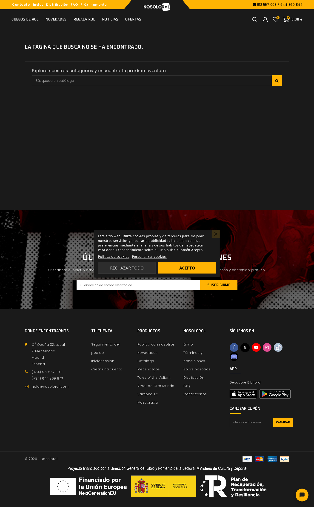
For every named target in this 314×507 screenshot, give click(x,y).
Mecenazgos (148, 369)
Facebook (234, 347)
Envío (188, 344)
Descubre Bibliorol (245, 382)
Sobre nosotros (197, 369)
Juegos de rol (25, 19)
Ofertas (133, 19)
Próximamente (93, 4)
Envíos (38, 4)
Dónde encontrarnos (47, 331)
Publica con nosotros (156, 344)
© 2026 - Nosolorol (41, 459)
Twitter (245, 347)
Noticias (110, 19)
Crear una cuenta (106, 369)
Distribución (57, 4)
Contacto (21, 4)
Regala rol (84, 19)
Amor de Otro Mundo (155, 386)
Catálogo (145, 361)
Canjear (283, 422)
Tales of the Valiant (154, 377)
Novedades (56, 19)
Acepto (187, 267)
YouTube (256, 347)
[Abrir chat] (302, 495)
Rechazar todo (127, 267)
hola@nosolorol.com (50, 386)
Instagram (267, 347)
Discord (234, 356)
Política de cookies (113, 256)
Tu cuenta (101, 331)
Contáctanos (195, 394)
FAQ (74, 4)
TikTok (278, 347)
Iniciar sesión (102, 361)
